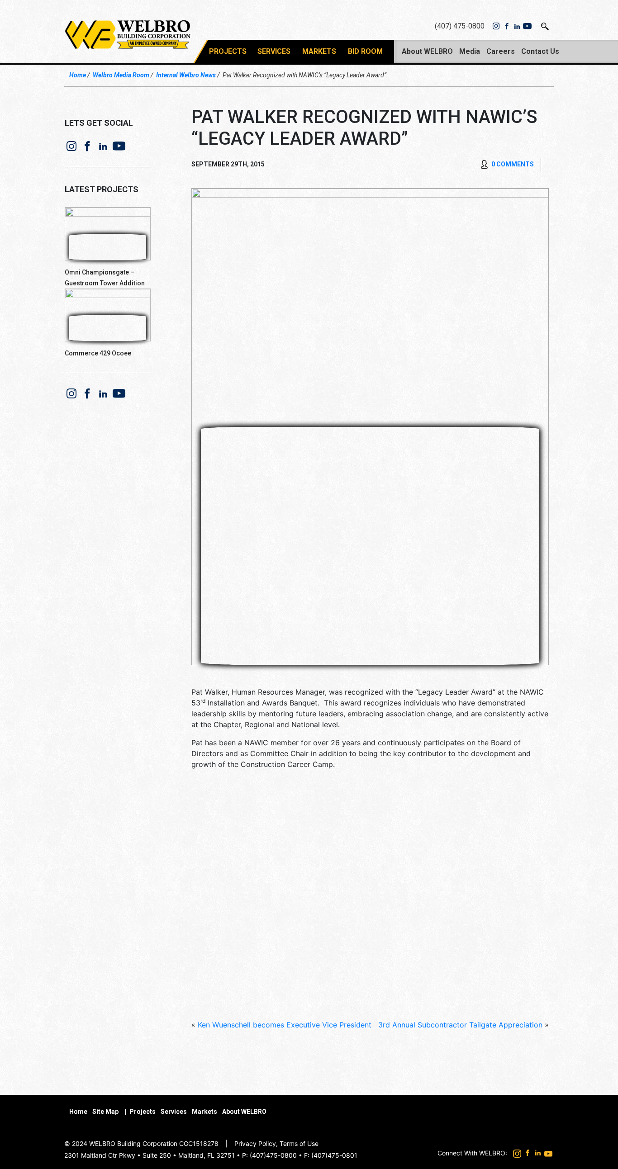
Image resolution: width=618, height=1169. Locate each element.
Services (273, 51)
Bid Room (365, 51)
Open (545, 26)
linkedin (517, 26)
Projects (228, 51)
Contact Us (540, 51)
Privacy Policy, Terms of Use (276, 1143)
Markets (319, 51)
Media (469, 51)
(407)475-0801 (334, 1155)
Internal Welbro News (186, 75)
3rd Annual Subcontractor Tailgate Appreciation (460, 1024)
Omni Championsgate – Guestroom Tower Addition (105, 278)
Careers (500, 51)
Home (77, 75)
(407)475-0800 (273, 1155)
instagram (496, 26)
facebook (506, 26)
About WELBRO (427, 51)
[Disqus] (370, 894)
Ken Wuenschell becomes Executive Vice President (284, 1024)
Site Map (105, 1111)
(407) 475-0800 (460, 26)
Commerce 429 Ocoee (98, 353)
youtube (527, 26)
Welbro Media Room (121, 75)
